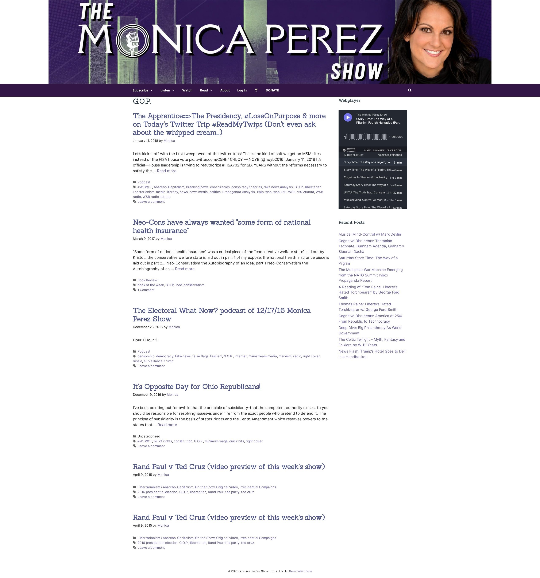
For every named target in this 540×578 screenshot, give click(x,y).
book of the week (151, 285)
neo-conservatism (190, 285)
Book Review (147, 280)
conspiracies (220, 187)
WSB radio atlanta (157, 197)
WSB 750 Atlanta (301, 192)
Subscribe (140, 90)
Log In (242, 90)
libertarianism (143, 192)
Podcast (144, 182)
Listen (165, 90)
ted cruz (247, 492)
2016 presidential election (158, 492)
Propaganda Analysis (238, 192)
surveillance (153, 361)
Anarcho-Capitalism (169, 187)
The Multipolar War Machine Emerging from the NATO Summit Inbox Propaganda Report (371, 275)
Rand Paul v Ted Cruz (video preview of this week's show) (229, 466)
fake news (183, 356)
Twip (260, 192)
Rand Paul (216, 492)
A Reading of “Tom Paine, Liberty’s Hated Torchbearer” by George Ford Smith (369, 292)
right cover (311, 356)
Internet (241, 356)
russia (137, 361)
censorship (146, 356)
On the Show (205, 487)
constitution (183, 441)
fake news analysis (278, 187)
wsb (268, 192)
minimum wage (216, 441)
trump (168, 361)
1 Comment (146, 290)
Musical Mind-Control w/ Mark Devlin (370, 234)
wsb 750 (279, 192)
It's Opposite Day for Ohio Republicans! (197, 386)
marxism (285, 356)
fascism (216, 356)
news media (198, 192)
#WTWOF (145, 187)
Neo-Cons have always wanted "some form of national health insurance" (222, 226)
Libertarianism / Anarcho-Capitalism (165, 487)
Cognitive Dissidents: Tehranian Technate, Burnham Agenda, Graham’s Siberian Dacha (371, 246)
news (184, 192)
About (225, 90)
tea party (232, 492)
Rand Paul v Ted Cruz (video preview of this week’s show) (229, 517)
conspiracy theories (246, 187)
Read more (166, 171)
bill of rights (163, 441)
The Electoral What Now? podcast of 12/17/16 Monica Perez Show (222, 314)
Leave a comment (151, 202)
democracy (164, 356)
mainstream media (262, 356)
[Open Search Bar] (410, 90)
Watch (187, 90)
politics (215, 192)
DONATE (272, 90)
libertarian (313, 187)
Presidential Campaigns (258, 487)
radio (297, 356)
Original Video (227, 487)
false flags (200, 356)
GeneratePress (300, 571)
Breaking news (197, 187)
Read (204, 90)
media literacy (167, 192)
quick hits (236, 441)
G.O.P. (299, 187)
